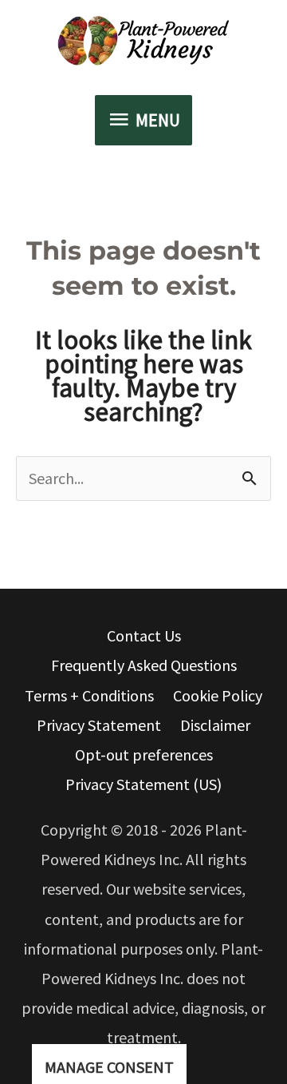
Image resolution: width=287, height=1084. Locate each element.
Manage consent (109, 1067)
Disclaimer (215, 725)
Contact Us (144, 635)
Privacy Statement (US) (143, 784)
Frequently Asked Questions (144, 665)
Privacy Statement (99, 725)
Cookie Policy (217, 695)
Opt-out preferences (144, 754)
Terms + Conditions (89, 695)
